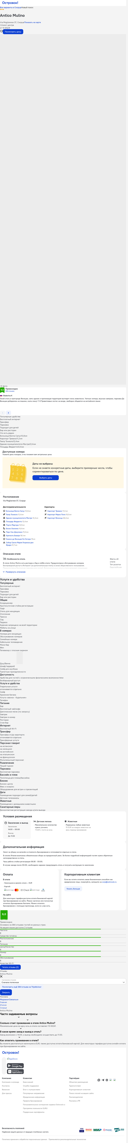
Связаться (13, 999)
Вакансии (6, 1089)
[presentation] (63, 981)
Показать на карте (32, 22)
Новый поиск (27, 7)
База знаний (28, 1082)
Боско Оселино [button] (12, 528)
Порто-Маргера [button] (12, 525)
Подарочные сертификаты (33, 1112)
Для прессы (7, 1093)
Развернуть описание (16, 572)
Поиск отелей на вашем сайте (81, 1093)
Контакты (6, 1086)
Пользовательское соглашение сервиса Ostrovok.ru (44, 1104)
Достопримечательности (14, 507)
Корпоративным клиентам (79, 1089)
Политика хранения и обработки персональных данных (24, 1139)
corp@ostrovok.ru (109, 882)
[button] (63, 59)
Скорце (3, 1007)
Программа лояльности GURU (35, 1108)
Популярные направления (33, 1093)
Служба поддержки (31, 1086)
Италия (3, 1005)
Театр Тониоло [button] (12, 514)
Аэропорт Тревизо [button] (54, 511)
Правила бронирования (32, 1101)
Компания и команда (10, 1082)
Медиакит (4, 999)
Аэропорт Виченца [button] (54, 518)
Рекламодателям (76, 1097)
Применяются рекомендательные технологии (67, 1139)
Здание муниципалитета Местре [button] (19, 518)
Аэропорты (49, 507)
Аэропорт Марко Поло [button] (56, 514)
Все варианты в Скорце (10, 7)
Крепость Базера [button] (13, 535)
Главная (3, 1002)
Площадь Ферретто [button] (14, 521)
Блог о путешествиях (31, 1089)
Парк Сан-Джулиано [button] (14, 532)
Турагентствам (75, 1086)
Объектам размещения (78, 1082)
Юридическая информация (34, 1097)
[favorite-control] (1, 31)
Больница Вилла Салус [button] (15, 511)
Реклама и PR (74, 1101)
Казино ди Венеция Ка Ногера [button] (18, 539)
